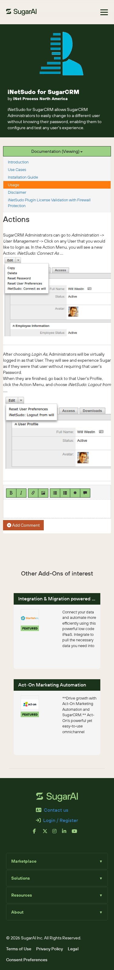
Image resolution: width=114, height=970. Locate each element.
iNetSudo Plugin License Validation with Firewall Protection (49, 202)
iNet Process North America (40, 98)
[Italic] (21, 493)
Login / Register (60, 820)
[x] (47, 833)
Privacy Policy (49, 949)
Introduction (18, 161)
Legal (73, 949)
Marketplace (57, 861)
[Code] (75, 493)
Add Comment (25, 525)
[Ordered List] (65, 493)
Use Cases (17, 169)
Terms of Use (18, 949)
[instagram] (57, 833)
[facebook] (38, 833)
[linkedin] (67, 833)
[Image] (43, 493)
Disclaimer (17, 192)
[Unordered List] (55, 493)
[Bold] (11, 493)
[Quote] (85, 493)
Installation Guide (23, 177)
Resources (57, 895)
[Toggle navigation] (104, 12)
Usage (13, 184)
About (57, 912)
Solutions (57, 878)
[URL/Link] (33, 493)
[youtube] (76, 833)
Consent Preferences (26, 959)
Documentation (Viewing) (55, 151)
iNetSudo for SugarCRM (43, 92)
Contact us (56, 810)
